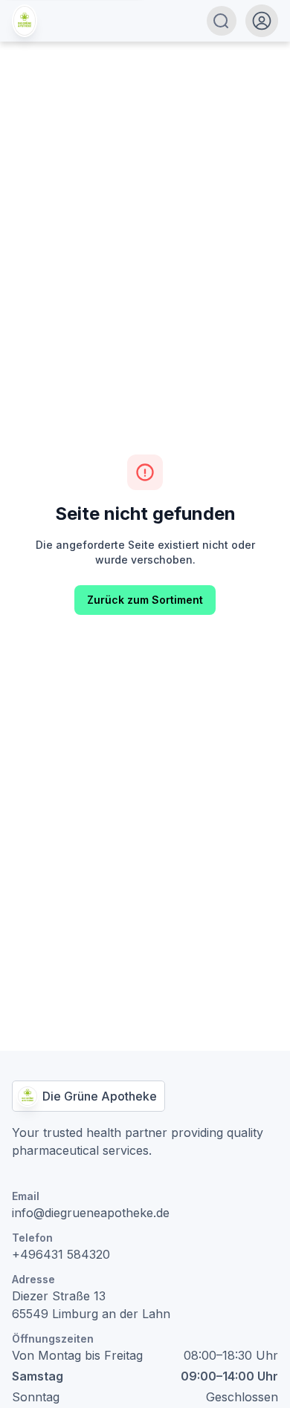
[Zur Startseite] (24, 20)
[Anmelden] (261, 20)
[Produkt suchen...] (220, 20)
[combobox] (141, 21)
